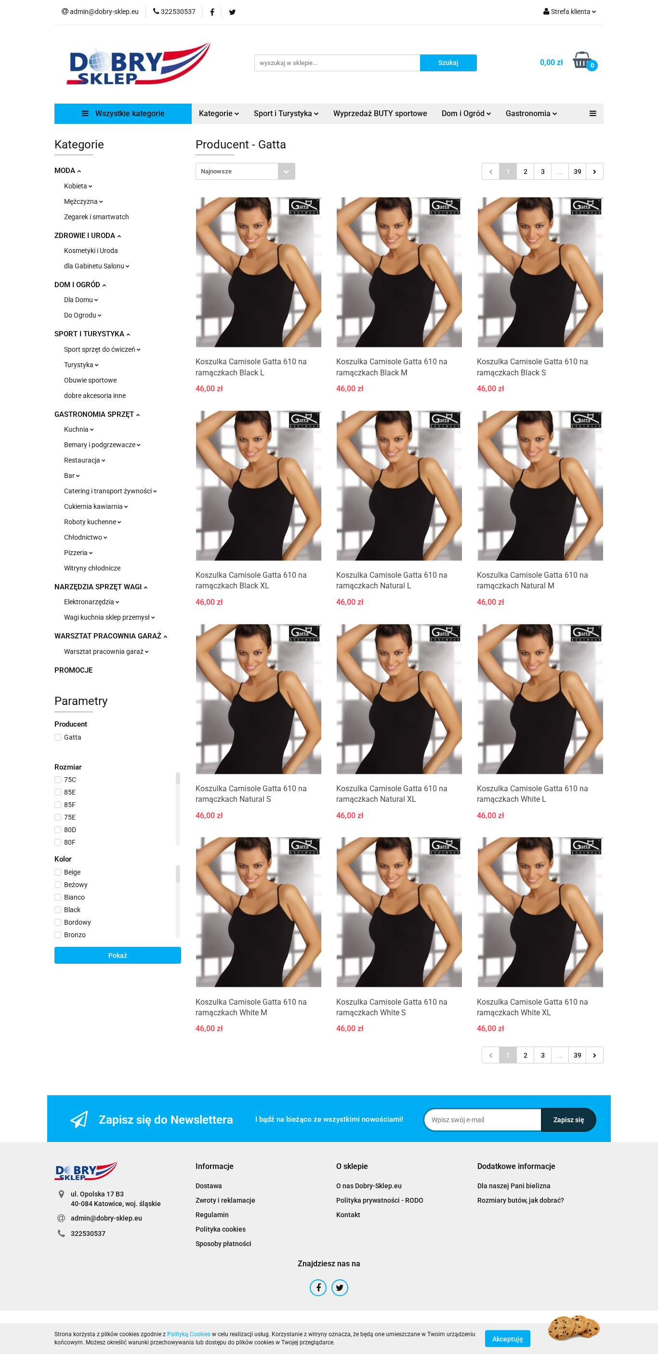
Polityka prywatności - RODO (379, 1200)
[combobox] (245, 171)
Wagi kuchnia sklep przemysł (107, 617)
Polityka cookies (221, 1229)
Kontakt (348, 1215)
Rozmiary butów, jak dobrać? (520, 1200)
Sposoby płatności (223, 1244)
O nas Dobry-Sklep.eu (369, 1186)
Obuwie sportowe (90, 380)
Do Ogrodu (81, 315)
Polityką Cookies (189, 1334)
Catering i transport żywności (108, 491)
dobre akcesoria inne (95, 395)
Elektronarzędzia (90, 602)
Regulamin (212, 1215)
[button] (215, 1167)
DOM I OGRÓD (78, 284)
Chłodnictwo (84, 537)
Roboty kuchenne (91, 522)
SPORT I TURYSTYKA (90, 334)
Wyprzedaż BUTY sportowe (380, 113)
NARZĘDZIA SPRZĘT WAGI (99, 587)
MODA (65, 170)
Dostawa (209, 1186)
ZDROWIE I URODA (85, 235)
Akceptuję (507, 1338)
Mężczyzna (81, 201)
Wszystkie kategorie (129, 113)
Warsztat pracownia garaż (104, 651)
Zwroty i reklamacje (225, 1200)
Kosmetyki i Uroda (91, 250)
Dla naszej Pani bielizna (514, 1186)
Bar (70, 475)
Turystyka (79, 365)
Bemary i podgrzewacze (100, 445)
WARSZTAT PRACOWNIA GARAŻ (108, 636)
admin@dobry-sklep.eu (106, 1218)
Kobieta (76, 186)
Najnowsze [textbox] (216, 171)
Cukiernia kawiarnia (94, 506)
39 (577, 171)
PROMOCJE (73, 670)
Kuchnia (77, 429)
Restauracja (83, 460)
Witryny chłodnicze (92, 568)
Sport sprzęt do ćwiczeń (100, 349)
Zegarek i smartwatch (96, 217)
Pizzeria (76, 553)
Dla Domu (79, 300)
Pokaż (117, 955)
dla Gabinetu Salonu (95, 266)
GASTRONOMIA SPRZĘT (95, 414)
